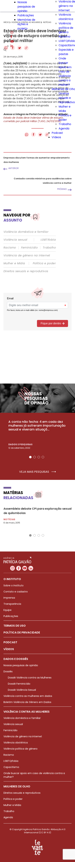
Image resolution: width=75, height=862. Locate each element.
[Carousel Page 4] (43, 457)
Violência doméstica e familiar (25, 231)
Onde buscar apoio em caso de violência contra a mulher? (65, 71)
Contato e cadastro (15, 591)
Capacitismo (11, 767)
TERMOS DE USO (14, 626)
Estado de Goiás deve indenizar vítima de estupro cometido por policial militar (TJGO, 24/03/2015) (33, 119)
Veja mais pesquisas (34, 472)
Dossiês (8, 671)
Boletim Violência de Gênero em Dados (27, 702)
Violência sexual (15, 239)
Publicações (25, 15)
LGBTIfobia (48, 239)
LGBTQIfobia (10, 761)
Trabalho (65, 124)
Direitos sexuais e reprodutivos (25, 271)
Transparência (12, 604)
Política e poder (44, 263)
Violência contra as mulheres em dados (27, 696)
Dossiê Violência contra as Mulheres (29, 677)
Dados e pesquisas (20, 444)
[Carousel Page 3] (39, 457)
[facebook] (11, 37)
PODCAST (10, 642)
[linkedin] (11, 46)
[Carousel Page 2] (34, 457)
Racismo (64, 37)
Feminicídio (29, 247)
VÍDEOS (8, 649)
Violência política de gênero (66, 27)
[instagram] (11, 33)
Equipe (7, 610)
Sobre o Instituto (13, 585)
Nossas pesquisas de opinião (26, 6)
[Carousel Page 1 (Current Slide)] (30, 457)
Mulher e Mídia (14, 263)
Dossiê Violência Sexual (22, 690)
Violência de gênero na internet (26, 255)
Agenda (64, 128)
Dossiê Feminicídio (19, 683)
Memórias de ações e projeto (26, 24)
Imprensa (9, 597)
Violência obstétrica (15, 742)
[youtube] (12, 42)
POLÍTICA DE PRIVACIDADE (21, 632)
